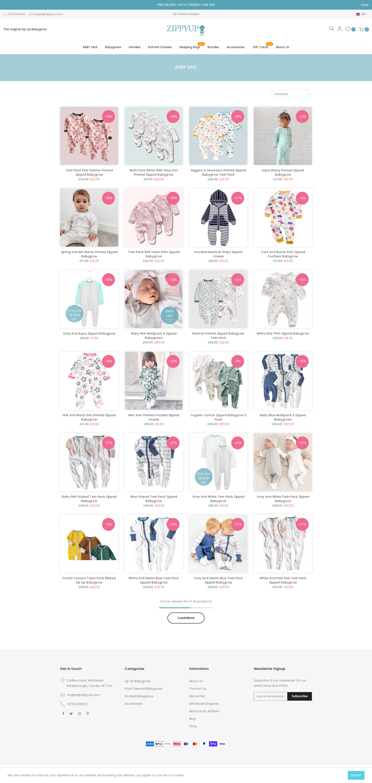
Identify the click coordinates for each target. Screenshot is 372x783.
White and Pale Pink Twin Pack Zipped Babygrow (283, 580)
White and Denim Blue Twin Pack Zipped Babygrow (154, 580)
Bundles (213, 47)
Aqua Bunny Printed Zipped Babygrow (283, 172)
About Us (282, 47)
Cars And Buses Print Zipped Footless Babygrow (283, 254)
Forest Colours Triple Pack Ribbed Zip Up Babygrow (89, 580)
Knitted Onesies (160, 47)
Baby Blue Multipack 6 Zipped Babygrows (283, 417)
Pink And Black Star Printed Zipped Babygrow (89, 417)
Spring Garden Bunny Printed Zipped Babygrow (89, 254)
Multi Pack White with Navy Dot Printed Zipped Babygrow (154, 172)
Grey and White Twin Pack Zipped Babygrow (218, 498)
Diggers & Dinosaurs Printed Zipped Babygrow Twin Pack (218, 172)
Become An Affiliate (204, 711)
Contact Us (197, 688)
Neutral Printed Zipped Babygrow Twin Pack (218, 335)
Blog (192, 719)
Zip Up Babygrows (138, 681)
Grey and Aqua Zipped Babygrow (89, 333)
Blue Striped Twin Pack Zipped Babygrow (153, 498)
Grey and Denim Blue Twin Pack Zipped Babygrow (218, 580)
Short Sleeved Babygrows (143, 688)
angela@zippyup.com (47, 14)
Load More (186, 618)
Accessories (236, 47)
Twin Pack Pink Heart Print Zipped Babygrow (154, 254)
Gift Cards (262, 46)
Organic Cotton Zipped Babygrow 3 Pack (218, 417)
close (365, 5)
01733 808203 (77, 704)
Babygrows (113, 47)
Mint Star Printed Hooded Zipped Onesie (153, 417)
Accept (356, 775)
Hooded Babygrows (139, 696)
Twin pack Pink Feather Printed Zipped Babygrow (89, 172)
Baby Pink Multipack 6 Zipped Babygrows (154, 335)
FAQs (193, 726)
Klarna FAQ (197, 696)
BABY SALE (90, 47)
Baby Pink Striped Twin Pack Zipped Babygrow (89, 498)
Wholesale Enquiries (204, 704)
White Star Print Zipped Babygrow (283, 333)
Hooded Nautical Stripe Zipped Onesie (218, 254)
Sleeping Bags (191, 46)
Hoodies (135, 47)
